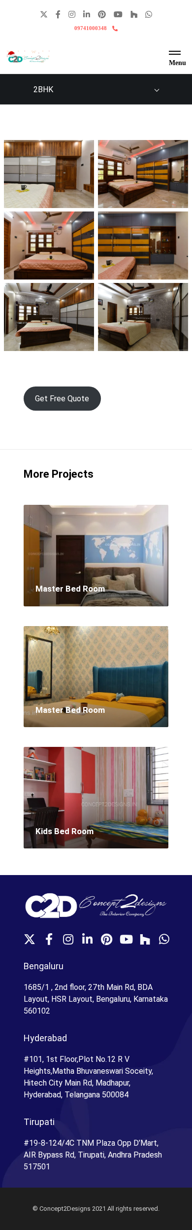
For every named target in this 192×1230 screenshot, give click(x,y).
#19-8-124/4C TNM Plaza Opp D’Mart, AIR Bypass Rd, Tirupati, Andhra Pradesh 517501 (93, 1154)
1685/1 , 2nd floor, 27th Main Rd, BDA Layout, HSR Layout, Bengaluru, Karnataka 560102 (96, 999)
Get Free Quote (62, 398)
